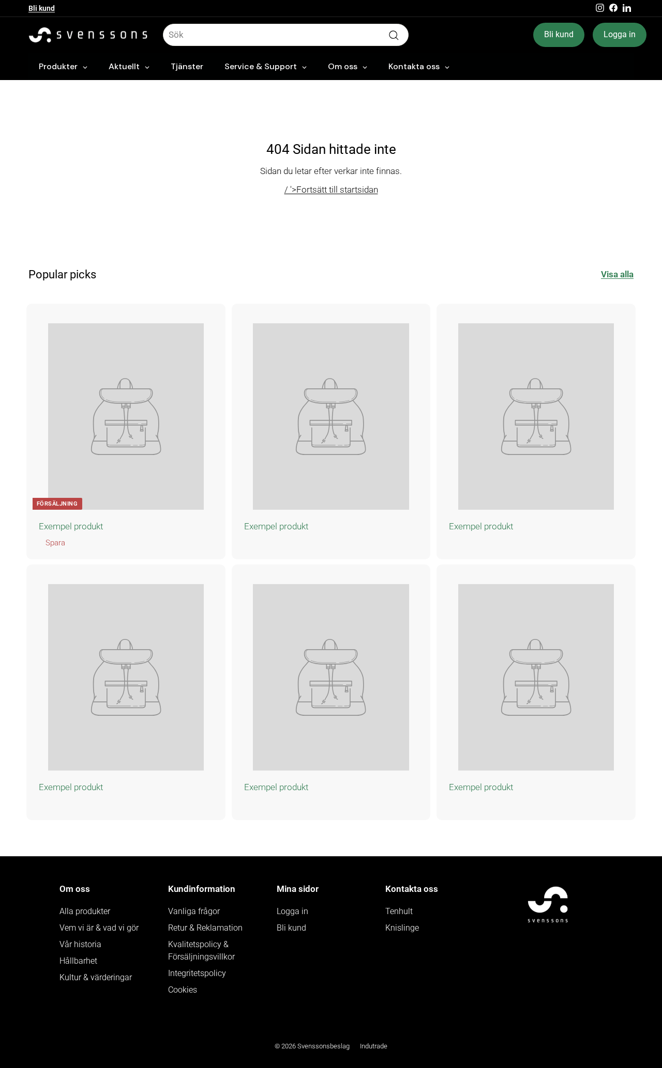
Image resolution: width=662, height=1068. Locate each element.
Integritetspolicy (197, 973)
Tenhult (399, 911)
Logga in (620, 34)
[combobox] (286, 35)
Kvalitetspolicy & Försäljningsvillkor (201, 950)
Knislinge (402, 928)
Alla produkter (84, 911)
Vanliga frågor (194, 911)
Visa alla (617, 274)
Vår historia (80, 944)
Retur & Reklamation (205, 928)
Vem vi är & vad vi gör (99, 928)
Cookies (182, 990)
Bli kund (41, 8)
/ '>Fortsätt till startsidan (331, 189)
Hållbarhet (78, 961)
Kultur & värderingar (95, 977)
